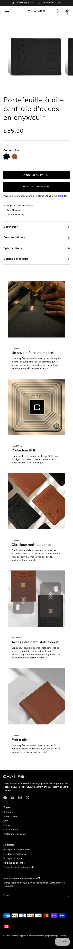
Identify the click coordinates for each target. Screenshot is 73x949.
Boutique (8, 812)
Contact (7, 825)
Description (10, 227)
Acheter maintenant (36, 187)
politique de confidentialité (16, 850)
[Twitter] (27, 798)
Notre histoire (10, 816)
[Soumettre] (68, 896)
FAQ (5, 821)
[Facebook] (5, 798)
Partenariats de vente (14, 834)
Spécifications (12, 248)
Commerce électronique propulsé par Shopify (46, 936)
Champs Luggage (18, 936)
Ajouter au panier (36, 174)
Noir (6, 157)
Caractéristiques (14, 237)
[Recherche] (58, 11)
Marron (15, 157)
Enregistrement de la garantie (18, 867)
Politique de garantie (14, 863)
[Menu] (7, 11)
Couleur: (12, 150)
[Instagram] (20, 798)
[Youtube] (12, 798)
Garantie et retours (15, 259)
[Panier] (67, 11)
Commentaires (10, 830)
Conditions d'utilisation (15, 854)
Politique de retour (12, 858)
